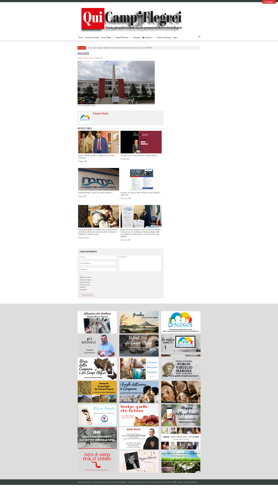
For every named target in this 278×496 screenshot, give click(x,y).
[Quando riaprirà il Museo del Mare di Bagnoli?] (98, 179)
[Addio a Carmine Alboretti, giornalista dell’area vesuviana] (98, 142)
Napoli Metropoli (122, 37)
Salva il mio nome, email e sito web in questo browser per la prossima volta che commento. (86, 283)
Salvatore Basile (88, 58)
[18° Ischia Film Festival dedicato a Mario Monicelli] (141, 142)
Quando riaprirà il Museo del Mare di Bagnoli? (95, 193)
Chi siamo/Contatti (92, 37)
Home (81, 37)
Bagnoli (100, 48)
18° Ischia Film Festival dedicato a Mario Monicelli (139, 155)
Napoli (95, 48)
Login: (175, 37)
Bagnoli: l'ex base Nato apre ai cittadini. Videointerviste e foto (124, 48)
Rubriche (148, 37)
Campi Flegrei (106, 37)
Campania (136, 37)
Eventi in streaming (163, 37)
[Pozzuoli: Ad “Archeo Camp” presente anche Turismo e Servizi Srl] (141, 179)
